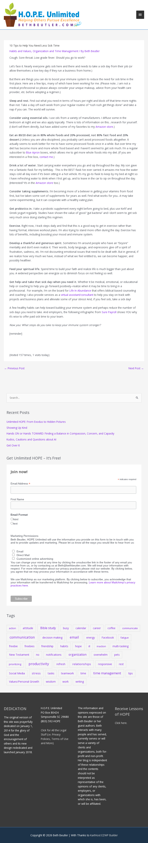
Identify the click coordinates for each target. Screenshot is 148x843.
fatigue (124, 637)
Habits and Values (20, 51)
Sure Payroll (109, 312)
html (15, 519)
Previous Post (14, 368)
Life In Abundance (80, 290)
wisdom (51, 681)
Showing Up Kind (17, 427)
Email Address (20, 483)
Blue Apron (33, 152)
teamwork (67, 673)
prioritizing (15, 664)
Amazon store (104, 126)
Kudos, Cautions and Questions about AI (31, 439)
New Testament (19, 654)
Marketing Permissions (24, 535)
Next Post (136, 368)
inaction (101, 646)
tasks (51, 673)
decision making (52, 637)
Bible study (48, 628)
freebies (29, 646)
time (83, 673)
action (12, 628)
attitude (28, 628)
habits (64, 646)
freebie (13, 646)
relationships (81, 664)
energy (90, 637)
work (65, 681)
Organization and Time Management (55, 51)
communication (22, 637)
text (15, 523)
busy (66, 628)
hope (78, 646)
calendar (81, 628)
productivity (39, 663)
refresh (60, 664)
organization (78, 654)
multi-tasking (121, 646)
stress (36, 673)
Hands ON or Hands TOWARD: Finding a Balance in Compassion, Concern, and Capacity (60, 433)
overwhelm (101, 654)
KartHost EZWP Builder (103, 835)
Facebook (108, 637)
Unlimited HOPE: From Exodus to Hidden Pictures (36, 422)
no (37, 654)
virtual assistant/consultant (77, 295)
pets (117, 654)
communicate (130, 628)
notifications (53, 654)
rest (121, 664)
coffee (111, 628)
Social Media (17, 673)
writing (80, 681)
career (97, 628)
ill (89, 646)
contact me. (47, 157)
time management (107, 673)
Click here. (121, 723)
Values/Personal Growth (24, 681)
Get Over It (13, 445)
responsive (105, 664)
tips (130, 673)
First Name (17, 499)
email (74, 637)
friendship (47, 646)
